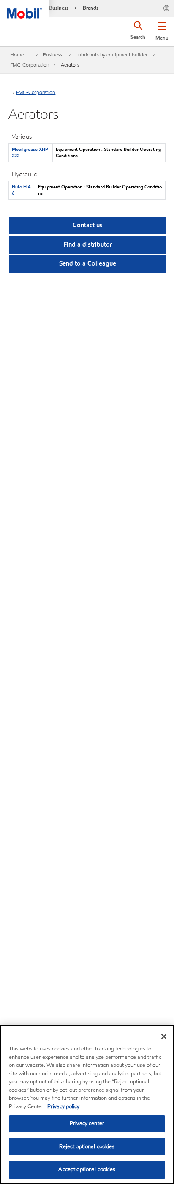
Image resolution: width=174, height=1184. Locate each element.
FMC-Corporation (29, 64)
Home (17, 54)
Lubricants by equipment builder (111, 54)
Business (52, 54)
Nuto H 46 (21, 189)
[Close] (164, 1036)
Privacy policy (63, 1106)
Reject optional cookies (86, 1146)
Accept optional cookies (86, 1169)
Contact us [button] (88, 225)
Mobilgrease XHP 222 (30, 152)
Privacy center (87, 1123)
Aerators (70, 64)
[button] (162, 29)
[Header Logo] (24, 9)
